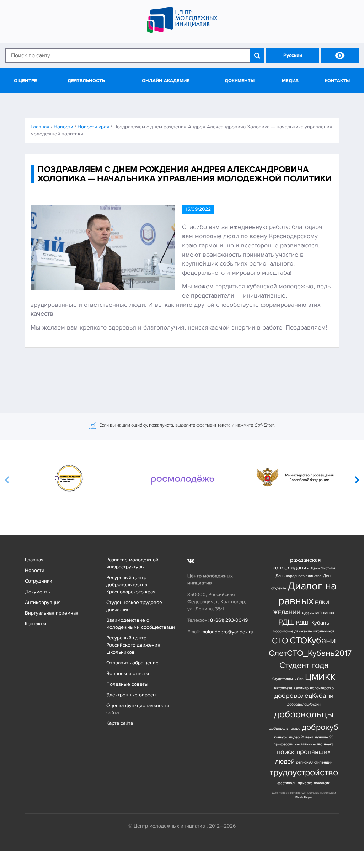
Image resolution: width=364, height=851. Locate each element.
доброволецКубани (303, 696)
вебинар (301, 688)
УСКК (299, 678)
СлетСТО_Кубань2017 (310, 653)
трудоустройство (304, 772)
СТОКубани (313, 640)
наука (329, 744)
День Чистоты (323, 568)
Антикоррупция (43, 602)
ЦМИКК (320, 677)
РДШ (286, 622)
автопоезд (283, 688)
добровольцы (304, 714)
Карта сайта (119, 723)
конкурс (281, 737)
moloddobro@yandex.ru (227, 632)
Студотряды (282, 678)
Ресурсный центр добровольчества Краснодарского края (131, 584)
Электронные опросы (131, 695)
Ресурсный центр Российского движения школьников (133, 645)
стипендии (323, 762)
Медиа (290, 81)
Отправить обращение (132, 663)
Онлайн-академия (165, 81)
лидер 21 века (301, 737)
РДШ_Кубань (312, 623)
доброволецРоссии (304, 704)
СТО (280, 641)
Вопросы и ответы (127, 673)
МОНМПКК (324, 613)
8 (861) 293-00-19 (229, 620)
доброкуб (320, 727)
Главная (34, 560)
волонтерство (322, 688)
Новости (34, 570)
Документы (240, 81)
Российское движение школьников (303, 631)
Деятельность (86, 81)
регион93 (304, 762)
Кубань (308, 613)
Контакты (337, 81)
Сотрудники (38, 581)
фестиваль (286, 783)
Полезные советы (127, 684)
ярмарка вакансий (314, 783)
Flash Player (303, 797)
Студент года (303, 665)
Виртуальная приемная (52, 613)
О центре (25, 81)
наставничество (308, 744)
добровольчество (284, 728)
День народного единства (298, 575)
